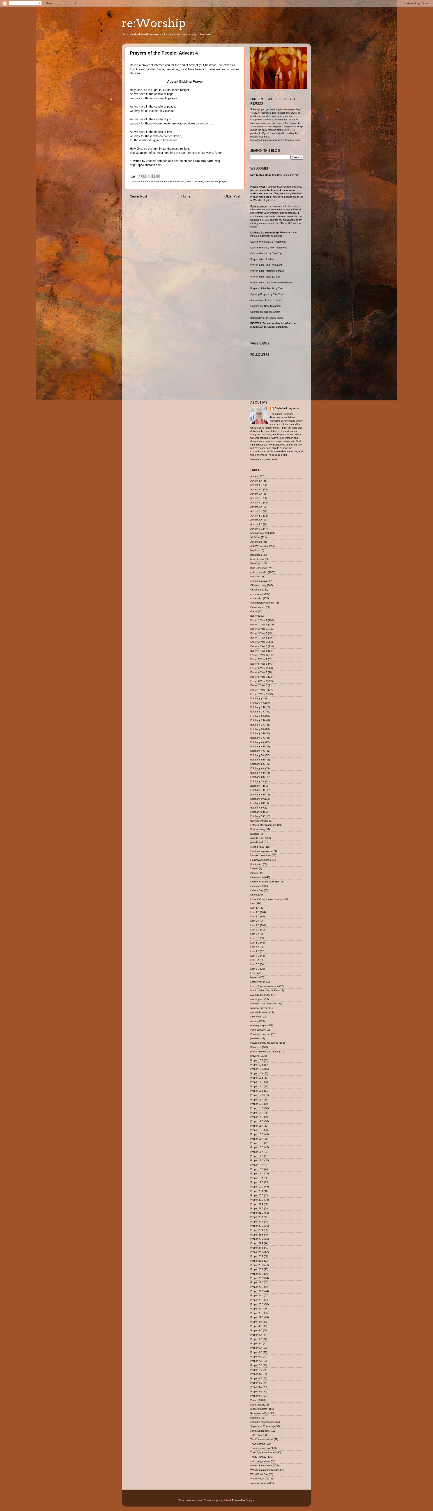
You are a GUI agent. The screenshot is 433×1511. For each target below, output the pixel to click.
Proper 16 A (256, 1138)
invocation (255, 886)
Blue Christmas (195, 181)
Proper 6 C (256, 1356)
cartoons (255, 576)
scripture (255, 1417)
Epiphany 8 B (257, 794)
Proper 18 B (256, 1169)
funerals (254, 833)
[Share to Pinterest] (157, 176)
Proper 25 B (256, 1260)
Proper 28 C (257, 1304)
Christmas (256, 589)
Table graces (257, 1435)
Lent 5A (254, 973)
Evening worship (259, 820)
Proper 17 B (256, 1156)
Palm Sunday (257, 1029)
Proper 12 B (256, 1090)
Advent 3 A (256, 506)
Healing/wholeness (260, 860)
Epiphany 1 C (257, 711)
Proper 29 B (256, 1313)
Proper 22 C (257, 1225)
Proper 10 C (257, 1069)
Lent (252, 903)
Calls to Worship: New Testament (268, 247)
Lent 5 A (254, 960)
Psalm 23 (255, 1400)
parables (255, 1038)
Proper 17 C (257, 1160)
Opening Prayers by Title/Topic (267, 294)
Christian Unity (258, 585)
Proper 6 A (256, 1347)
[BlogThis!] (144, 176)
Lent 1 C (255, 916)
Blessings (255, 563)
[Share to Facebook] (153, 176)
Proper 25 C (257, 1265)
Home (185, 196)
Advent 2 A (256, 493)
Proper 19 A (256, 1178)
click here (281, 327)
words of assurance (261, 1465)
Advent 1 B (256, 485)
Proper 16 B (256, 1143)
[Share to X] (149, 176)
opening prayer (258, 1025)
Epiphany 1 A (257, 703)
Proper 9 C (256, 1395)
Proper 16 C (257, 1147)
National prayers (259, 1008)
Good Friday (257, 846)
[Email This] (140, 176)
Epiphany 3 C (257, 737)
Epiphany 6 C (257, 777)
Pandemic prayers (260, 1034)
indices (254, 873)
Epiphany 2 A (257, 716)
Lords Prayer (257, 982)
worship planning (259, 1483)
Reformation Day (259, 1413)
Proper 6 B (256, 1352)
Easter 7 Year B (258, 690)
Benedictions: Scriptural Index (266, 317)
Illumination (256, 864)
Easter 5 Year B (258, 663)
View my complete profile (263, 459)
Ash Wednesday (259, 546)
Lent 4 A (254, 947)
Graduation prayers (261, 851)
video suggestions (260, 1461)
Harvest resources (260, 855)
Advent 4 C (179, 181)
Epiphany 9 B (257, 812)
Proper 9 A (256, 1387)
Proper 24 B (256, 1247)
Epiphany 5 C (257, 763)
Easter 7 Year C (259, 694)
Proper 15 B (256, 1130)
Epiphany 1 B (257, 707)
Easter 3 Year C (259, 642)
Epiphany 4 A (257, 742)
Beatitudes (256, 554)
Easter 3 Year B (258, 637)
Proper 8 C (256, 1382)
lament (254, 894)
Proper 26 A (256, 1269)
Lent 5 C (255, 968)
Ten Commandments (261, 1439)
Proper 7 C (256, 1369)
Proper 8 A (256, 1374)
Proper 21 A (256, 1204)
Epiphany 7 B (257, 785)
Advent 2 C (256, 502)
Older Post (232, 196)
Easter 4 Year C (259, 655)
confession (256, 598)
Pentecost (255, 1047)
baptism (254, 550)
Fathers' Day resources (263, 825)
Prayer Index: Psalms (262, 259)
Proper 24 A (256, 1243)
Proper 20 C (257, 1199)
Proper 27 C (257, 1291)
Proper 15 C (257, 1134)
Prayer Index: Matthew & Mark (267, 270)
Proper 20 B (256, 1195)
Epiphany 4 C (257, 750)
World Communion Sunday (264, 1470)
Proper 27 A (256, 1282)
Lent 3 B (254, 938)
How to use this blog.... (289, 175)
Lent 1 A (254, 907)
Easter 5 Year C (259, 668)
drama (253, 611)
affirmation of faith (259, 533)
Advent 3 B (256, 511)
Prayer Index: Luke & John (265, 276)
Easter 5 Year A (258, 659)
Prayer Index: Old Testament (266, 265)
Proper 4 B (256, 1326)
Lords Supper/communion (264, 986)
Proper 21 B (256, 1208)
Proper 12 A (256, 1086)
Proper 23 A (256, 1230)
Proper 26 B (256, 1273)
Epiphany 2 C (257, 724)
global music (257, 842)
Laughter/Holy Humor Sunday (266, 899)
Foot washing (257, 829)
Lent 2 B (254, 925)
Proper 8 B (256, 1378)
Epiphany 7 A (257, 781)
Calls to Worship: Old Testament (268, 241)
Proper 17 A (256, 1151)
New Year (255, 1016)
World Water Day (259, 1478)
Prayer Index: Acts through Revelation (271, 282)
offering (254, 1021)
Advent (142, 181)
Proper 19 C (257, 1186)
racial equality (257, 1404)
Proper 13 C (257, 1108)
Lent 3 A (254, 933)
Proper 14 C (257, 1121)
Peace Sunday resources (264, 1042)
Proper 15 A (256, 1125)
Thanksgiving (257, 1443)
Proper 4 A (256, 1321)
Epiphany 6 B (257, 772)
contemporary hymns (262, 602)
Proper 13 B (256, 1103)
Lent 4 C (255, 955)
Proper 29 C (257, 1317)
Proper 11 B (256, 1077)
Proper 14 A (256, 1112)
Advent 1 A (256, 480)
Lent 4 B (254, 951)
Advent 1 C (256, 489)
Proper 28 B (256, 1300)
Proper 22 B (256, 1221)
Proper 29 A (256, 1308)
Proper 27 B (256, 1287)
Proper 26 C (257, 1278)
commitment (257, 594)
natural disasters (259, 1012)
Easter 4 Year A (258, 646)
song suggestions (260, 1430)
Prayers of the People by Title (266, 288)
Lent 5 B (254, 964)
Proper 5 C (256, 1343)
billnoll (227, 1500)
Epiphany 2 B (257, 720)
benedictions (257, 559)
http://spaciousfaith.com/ (146, 165)
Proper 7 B (256, 1365)
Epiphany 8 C (257, 803)
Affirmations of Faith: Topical (265, 300)
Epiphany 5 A (257, 755)
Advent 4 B (166, 181)
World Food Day (259, 1474)
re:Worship (154, 23)
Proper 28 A (256, 1295)
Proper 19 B (256, 1182)
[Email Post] (133, 176)
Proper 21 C (257, 1212)
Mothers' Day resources (263, 1003)
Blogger (250, 1500)
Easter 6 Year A (258, 672)
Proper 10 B (256, 1064)
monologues (257, 999)
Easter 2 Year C (259, 628)
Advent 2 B (256, 498)
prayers (223, 181)
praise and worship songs (264, 1051)
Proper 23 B (256, 1234)
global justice (257, 838)
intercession (211, 181)
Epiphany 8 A (257, 798)
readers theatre (258, 1409)
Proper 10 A (256, 1060)
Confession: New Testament (265, 306)
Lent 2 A (254, 920)
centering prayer (259, 581)
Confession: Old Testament (265, 311)
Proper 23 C (257, 1239)
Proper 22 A (256, 1217)
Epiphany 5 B (257, 759)
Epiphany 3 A (257, 729)
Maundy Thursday (260, 995)
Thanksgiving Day (260, 1448)
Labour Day (256, 890)
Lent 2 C (255, 929)
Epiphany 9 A (257, 807)
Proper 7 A (256, 1360)
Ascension (256, 541)
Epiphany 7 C (257, 790)
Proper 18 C (257, 1173)
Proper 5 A (256, 1334)
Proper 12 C (257, 1095)
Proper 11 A (256, 1073)
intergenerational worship (264, 881)
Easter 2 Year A (258, 620)
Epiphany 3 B (257, 733)
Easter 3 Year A (258, 633)
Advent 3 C (256, 515)
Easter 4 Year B (258, 650)
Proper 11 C (256, 1082)
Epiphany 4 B (257, 746)
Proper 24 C (257, 1252)
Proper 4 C (256, 1330)
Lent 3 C (255, 942)
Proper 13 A (256, 1099)
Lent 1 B (254, 912)
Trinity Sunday (258, 1457)
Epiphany (255, 698)
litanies (254, 977)
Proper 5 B (256, 1339)
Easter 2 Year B (258, 624)
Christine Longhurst (287, 408)
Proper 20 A (256, 1191)
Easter (254, 615)
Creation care (257, 607)
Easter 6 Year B (258, 676)
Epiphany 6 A (257, 768)
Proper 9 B (256, 1391)
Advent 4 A (153, 181)
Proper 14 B (256, 1117)
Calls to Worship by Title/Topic (266, 253)
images (254, 868)
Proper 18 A (256, 1165)
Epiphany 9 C (257, 816)
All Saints (255, 537)
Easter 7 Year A (258, 685)
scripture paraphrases (262, 1422)
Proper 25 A (256, 1256)
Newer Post (138, 196)
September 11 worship (262, 1426)
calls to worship (258, 572)
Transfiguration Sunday (263, 1452)
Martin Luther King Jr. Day (264, 990)
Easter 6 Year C (259, 681)
